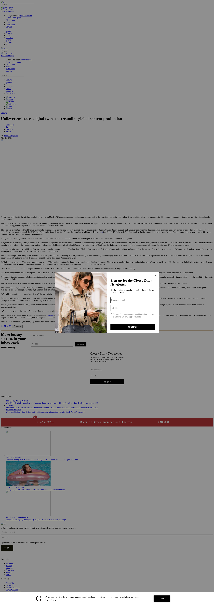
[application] (107, 598)
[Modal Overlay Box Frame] (107, 302)
